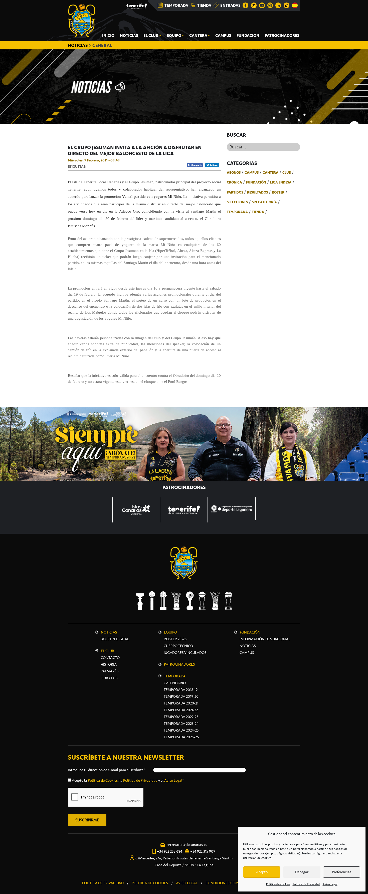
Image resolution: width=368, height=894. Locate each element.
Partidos (235, 192)
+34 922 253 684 (169, 851)
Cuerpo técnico (178, 646)
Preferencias (341, 872)
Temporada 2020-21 (181, 703)
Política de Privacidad (306, 884)
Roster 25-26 (175, 639)
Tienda (258, 212)
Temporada (237, 212)
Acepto (262, 872)
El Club (107, 651)
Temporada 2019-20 (181, 696)
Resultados (257, 192)
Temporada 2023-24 (181, 724)
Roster (278, 192)
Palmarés (110, 671)
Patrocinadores (179, 664)
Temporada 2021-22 (181, 710)
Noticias (109, 632)
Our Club (109, 678)
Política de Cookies (103, 780)
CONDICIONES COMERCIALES (230, 883)
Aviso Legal (330, 884)
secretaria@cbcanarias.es (187, 845)
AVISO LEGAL (187, 883)
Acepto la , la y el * (128, 780)
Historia (109, 664)
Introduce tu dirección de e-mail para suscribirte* (106, 770)
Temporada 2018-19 (181, 690)
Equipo (170, 632)
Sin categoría (264, 202)
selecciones (237, 202)
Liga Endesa (280, 182)
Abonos (234, 172)
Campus (252, 172)
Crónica (234, 182)
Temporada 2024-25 (181, 730)
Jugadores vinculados (185, 653)
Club (286, 172)
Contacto (110, 658)
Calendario (175, 683)
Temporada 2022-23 (181, 717)
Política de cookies (278, 884)
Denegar (301, 872)
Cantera (270, 172)
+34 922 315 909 (202, 851)
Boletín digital (115, 639)
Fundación (256, 182)
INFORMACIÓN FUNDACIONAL (265, 639)
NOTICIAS (78, 45)
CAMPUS (247, 653)
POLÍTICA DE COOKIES (150, 883)
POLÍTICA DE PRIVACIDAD (103, 883)
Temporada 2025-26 (181, 737)
